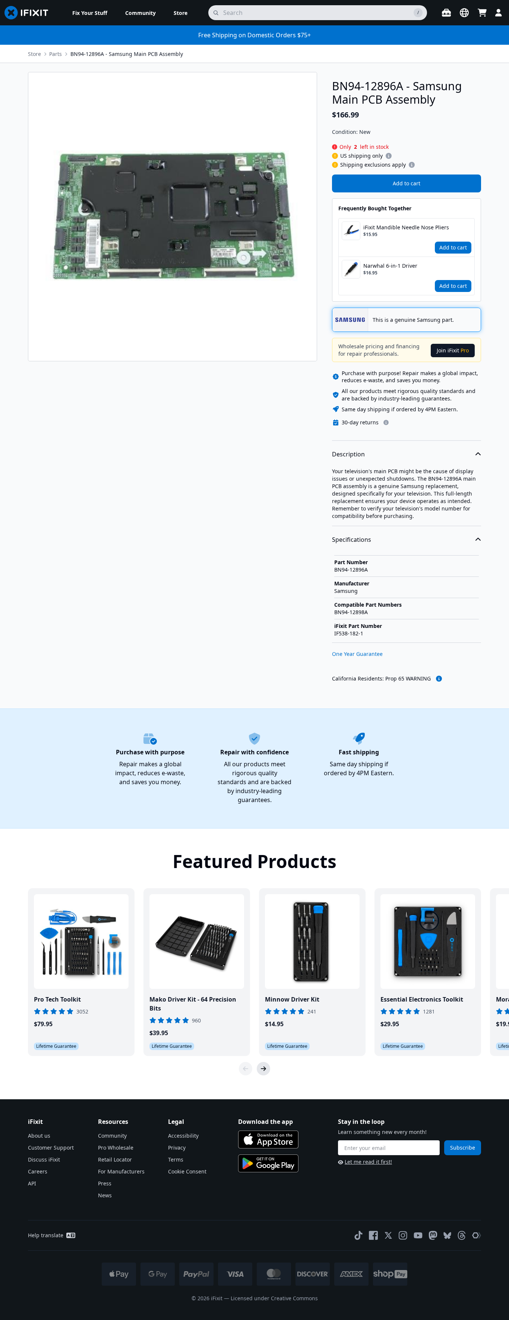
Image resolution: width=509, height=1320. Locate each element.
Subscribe (462, 1147)
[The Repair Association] (476, 1235)
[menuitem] (89, 12)
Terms (175, 1159)
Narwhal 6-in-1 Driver (390, 265)
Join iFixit (453, 350)
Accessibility (183, 1135)
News (105, 1195)
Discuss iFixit (44, 1159)
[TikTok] (358, 1235)
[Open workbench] (446, 12)
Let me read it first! (368, 1161)
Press (104, 1183)
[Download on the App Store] (268, 1139)
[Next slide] (263, 1068)
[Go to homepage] (29, 12)
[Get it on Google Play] (268, 1163)
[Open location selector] (464, 12)
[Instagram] (403, 1235)
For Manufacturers (121, 1171)
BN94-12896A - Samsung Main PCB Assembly (126, 53)
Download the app (265, 1122)
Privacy (177, 1147)
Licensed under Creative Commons (274, 1298)
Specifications (351, 539)
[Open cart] (482, 12)
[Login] (499, 13)
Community (112, 1135)
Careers (37, 1171)
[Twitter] (388, 1235)
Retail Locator (115, 1159)
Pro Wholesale (115, 1147)
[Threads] (461, 1235)
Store (34, 53)
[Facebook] (373, 1235)
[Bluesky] (447, 1235)
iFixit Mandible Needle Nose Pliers (406, 227)
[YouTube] (418, 1235)
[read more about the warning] (439, 679)
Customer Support (51, 1147)
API (32, 1183)
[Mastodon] (433, 1235)
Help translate (45, 1235)
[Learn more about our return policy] (386, 422)
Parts (55, 53)
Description (348, 454)
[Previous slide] (245, 1068)
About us (39, 1135)
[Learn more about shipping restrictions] (389, 156)
